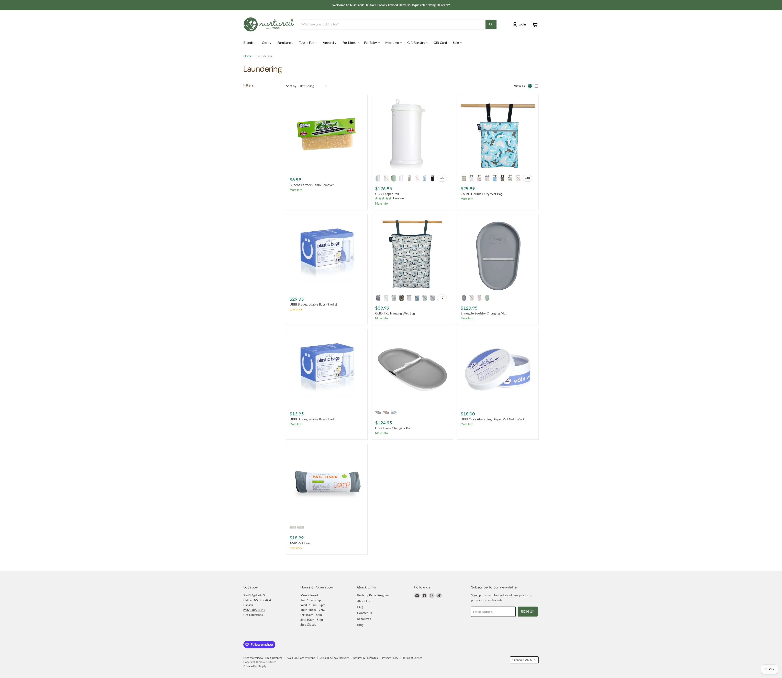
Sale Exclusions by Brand (301, 657)
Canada (522, 660)
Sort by (291, 86)
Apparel (329, 42)
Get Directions (253, 615)
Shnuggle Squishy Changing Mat (484, 313)
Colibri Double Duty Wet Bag (481, 194)
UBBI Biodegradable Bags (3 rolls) (313, 304)
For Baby (371, 42)
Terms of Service (412, 657)
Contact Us (364, 613)
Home (247, 56)
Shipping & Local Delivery (334, 657)
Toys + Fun (307, 42)
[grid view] (530, 86)
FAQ (360, 607)
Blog (360, 625)
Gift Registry (416, 42)
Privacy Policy (390, 657)
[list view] (536, 86)
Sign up (527, 611)
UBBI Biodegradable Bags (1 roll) (312, 419)
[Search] (490, 24)
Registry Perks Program (373, 595)
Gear (266, 42)
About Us (363, 601)
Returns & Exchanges (365, 657)
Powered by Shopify (255, 666)
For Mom (349, 42)
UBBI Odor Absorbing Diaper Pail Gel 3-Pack (493, 419)
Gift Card (440, 42)
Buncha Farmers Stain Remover (312, 185)
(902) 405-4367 (254, 610)
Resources (364, 619)
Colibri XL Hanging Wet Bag (395, 313)
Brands (248, 42)
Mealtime (392, 42)
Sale (456, 42)
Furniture (284, 42)
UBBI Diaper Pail (387, 194)
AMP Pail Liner (300, 543)
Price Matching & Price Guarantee (262, 657)
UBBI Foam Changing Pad (393, 428)
